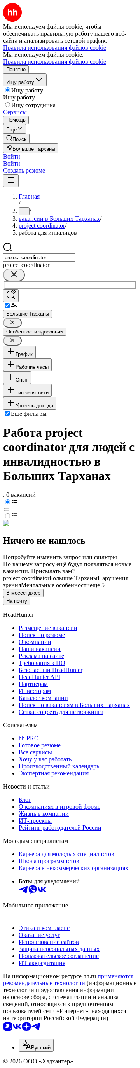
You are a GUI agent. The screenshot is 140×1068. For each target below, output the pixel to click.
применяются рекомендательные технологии (68, 979)
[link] (16, 138)
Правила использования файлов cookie (54, 61)
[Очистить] (14, 275)
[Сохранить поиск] (11, 295)
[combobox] (39, 257)
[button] (11, 156)
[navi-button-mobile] (11, 180)
